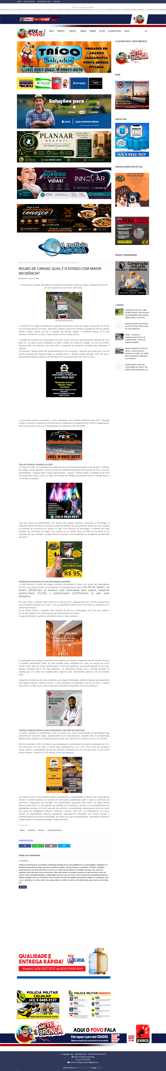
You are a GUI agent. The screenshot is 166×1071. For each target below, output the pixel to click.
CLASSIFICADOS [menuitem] (114, 31)
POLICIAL (41, 830)
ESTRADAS (31, 830)
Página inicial (23, 262)
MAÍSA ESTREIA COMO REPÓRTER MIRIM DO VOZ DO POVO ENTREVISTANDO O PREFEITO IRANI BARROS (47, 10)
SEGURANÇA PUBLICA (54, 830)
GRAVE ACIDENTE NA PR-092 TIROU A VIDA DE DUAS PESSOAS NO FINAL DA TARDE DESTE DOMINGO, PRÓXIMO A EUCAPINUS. (137, 353)
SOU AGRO (25, 825)
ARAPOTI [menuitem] (60, 31)
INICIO (19, 1)
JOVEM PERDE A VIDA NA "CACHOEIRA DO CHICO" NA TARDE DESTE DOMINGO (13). (136, 367)
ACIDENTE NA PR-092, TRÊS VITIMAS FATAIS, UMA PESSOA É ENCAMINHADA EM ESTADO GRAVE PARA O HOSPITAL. (137, 314)
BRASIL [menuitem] (84, 31)
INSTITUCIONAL (29, 1)
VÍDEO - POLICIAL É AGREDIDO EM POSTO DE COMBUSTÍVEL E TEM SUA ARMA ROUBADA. (135, 338)
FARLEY (100, 1067)
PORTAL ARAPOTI (83, 1067)
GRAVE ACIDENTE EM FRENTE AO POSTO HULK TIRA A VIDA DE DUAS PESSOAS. (136, 326)
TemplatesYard (18, 1070)
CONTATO (56, 1)
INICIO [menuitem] (51, 31)
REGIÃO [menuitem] (72, 31)
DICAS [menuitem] (126, 31)
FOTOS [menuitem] (102, 31)
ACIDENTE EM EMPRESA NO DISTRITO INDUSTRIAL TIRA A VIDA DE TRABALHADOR (128, 10)
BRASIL (30, 262)
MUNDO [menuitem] (93, 31)
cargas (86, 326)
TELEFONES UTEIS (44, 1)
